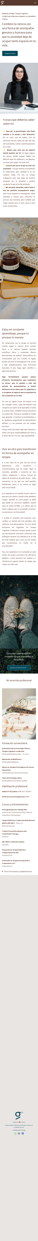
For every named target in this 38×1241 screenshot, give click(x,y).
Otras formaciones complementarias (18, 871)
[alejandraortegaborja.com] (2, 3)
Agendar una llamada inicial (18, 668)
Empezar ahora (10, 53)
